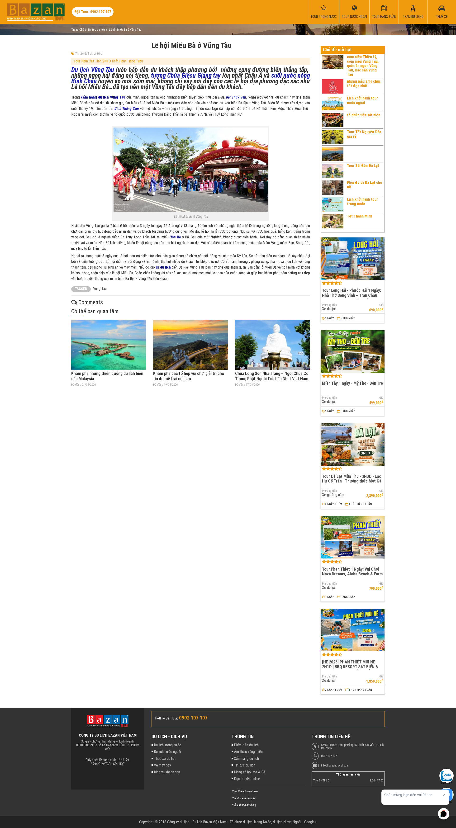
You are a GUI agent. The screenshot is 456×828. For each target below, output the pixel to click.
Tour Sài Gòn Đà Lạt (363, 165)
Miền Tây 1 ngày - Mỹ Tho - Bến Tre (352, 383)
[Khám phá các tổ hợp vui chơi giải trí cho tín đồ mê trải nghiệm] (190, 345)
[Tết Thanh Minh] (332, 221)
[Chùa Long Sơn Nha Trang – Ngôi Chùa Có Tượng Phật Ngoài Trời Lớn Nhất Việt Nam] (272, 345)
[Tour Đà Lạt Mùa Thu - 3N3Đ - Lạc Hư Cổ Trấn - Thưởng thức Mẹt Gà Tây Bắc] (353, 444)
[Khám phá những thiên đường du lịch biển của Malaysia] (108, 345)
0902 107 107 (329, 756)
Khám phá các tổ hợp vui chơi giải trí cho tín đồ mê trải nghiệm (188, 376)
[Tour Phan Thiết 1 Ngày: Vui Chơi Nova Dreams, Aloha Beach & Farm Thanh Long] (353, 537)
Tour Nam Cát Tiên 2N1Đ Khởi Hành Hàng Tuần (108, 61)
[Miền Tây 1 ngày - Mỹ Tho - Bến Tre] (353, 351)
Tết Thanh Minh (359, 216)
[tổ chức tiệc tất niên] (332, 120)
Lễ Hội (97, 53)
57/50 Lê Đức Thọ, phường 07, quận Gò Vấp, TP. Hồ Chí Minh (352, 746)
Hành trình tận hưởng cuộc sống (27, 18)
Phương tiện (329, 305)
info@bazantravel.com (335, 765)
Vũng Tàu (100, 288)
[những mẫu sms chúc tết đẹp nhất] (332, 86)
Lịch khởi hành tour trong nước (362, 201)
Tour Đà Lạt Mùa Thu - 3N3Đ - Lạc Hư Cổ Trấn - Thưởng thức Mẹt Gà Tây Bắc (351, 481)
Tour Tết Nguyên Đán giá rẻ (364, 134)
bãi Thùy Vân (236, 97)
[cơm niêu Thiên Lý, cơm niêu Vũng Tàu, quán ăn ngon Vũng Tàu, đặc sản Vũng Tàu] (332, 66)
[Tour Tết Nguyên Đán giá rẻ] (332, 137)
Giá (381, 305)
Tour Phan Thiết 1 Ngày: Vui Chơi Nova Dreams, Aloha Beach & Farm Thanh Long (352, 574)
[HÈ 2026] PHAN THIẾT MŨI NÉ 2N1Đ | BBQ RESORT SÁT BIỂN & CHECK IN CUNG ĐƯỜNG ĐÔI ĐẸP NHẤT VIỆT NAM (351, 669)
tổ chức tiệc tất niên (363, 115)
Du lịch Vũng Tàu (92, 70)
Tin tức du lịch (83, 53)
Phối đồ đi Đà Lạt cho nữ (364, 184)
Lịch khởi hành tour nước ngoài (362, 100)
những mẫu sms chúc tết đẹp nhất (364, 83)
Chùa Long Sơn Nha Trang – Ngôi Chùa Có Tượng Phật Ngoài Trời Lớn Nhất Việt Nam (272, 376)
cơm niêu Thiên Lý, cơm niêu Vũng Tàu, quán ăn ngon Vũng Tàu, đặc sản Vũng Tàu (363, 66)
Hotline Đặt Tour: (166, 718)
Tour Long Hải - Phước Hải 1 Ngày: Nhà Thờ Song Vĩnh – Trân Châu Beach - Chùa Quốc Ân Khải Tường (351, 295)
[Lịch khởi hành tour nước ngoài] (332, 103)
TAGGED (81, 289)
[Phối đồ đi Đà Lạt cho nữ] (332, 187)
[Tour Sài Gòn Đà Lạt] (332, 171)
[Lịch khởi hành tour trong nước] (332, 204)
